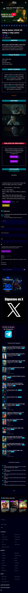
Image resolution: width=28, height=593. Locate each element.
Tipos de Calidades (5, 587)
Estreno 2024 (13, 196)
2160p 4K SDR (17, 539)
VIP (1, 590)
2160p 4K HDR (4, 537)
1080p (7, 191)
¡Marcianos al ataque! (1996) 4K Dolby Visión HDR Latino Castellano (15, 478)
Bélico (3, 568)
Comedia (3, 558)
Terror (3, 193)
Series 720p (4, 579)
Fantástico (4, 565)
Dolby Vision (17, 537)
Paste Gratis (14, 161)
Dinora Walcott (17, 198)
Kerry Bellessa (10, 190)
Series (2, 573)
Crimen (16, 558)
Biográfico (4, 570)
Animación (17, 553)
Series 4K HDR (17, 576)
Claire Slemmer (10, 198)
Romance (16, 565)
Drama (14, 191)
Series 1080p (4, 576)
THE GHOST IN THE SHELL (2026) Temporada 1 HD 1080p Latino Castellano (15, 471)
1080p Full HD (17, 534)
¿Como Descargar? (5, 585)
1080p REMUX (17, 544)
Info (2, 527)
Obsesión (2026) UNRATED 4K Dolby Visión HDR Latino (15, 485)
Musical (16, 570)
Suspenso (23, 191)
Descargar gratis (18, 195)
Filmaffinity (14, 175)
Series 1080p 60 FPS (5, 581)
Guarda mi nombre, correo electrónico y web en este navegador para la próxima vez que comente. (11, 247)
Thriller (16, 568)
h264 (18, 196)
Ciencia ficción (18, 555)
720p (11, 191)
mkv (24, 196)
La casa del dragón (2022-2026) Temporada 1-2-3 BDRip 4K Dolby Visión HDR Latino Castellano (15, 467)
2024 (9, 195)
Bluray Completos (6, 547)
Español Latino (5, 196)
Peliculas (18, 191)
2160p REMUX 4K (5, 539)
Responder (4, 264)
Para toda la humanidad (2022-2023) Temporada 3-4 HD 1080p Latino (15, 474)
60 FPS (16, 542)
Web (2, 239)
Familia (3, 563)
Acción (3, 553)
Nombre (3, 226)
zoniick (5, 465)
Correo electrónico (5, 232)
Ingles (21, 196)
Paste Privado (14, 157)
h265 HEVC (4, 544)
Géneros (3, 550)
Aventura (4, 555)
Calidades (3, 531)
